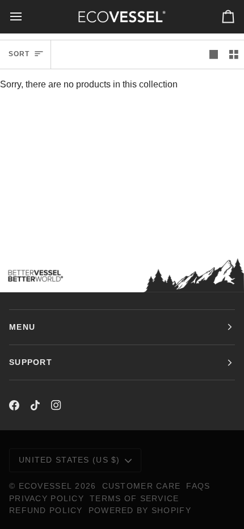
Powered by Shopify (140, 510)
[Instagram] (56, 405)
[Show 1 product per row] (214, 54)
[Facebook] (14, 405)
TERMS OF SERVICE (134, 498)
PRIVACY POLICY (46, 498)
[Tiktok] (35, 405)
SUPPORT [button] (30, 362)
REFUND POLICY (46, 510)
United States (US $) (69, 459)
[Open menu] (26, 16)
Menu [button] (22, 326)
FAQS (198, 485)
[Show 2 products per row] (234, 54)
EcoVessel (46, 485)
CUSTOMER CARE (141, 485)
